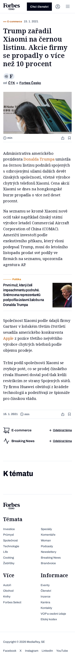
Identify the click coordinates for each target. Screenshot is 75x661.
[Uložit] (70, 137)
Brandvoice (48, 563)
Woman (46, 540)
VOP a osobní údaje (53, 613)
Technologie (11, 546)
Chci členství (39, 6)
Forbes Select (12, 602)
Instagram (31, 650)
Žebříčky (8, 563)
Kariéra (45, 602)
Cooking (8, 557)
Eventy (45, 585)
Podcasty (47, 546)
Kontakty (46, 607)
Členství (46, 590)
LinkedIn (47, 650)
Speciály (46, 529)
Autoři (7, 585)
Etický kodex (49, 619)
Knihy (6, 596)
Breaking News (51, 557)
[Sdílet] (63, 137)
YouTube (62, 650)
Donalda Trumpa (39, 159)
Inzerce (45, 596)
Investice (9, 529)
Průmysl (8, 534)
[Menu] (68, 6)
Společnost (10, 540)
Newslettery (48, 551)
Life (5, 551)
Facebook (9, 650)
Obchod (8, 590)
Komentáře (48, 534)
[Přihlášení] (58, 6)
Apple (8, 338)
